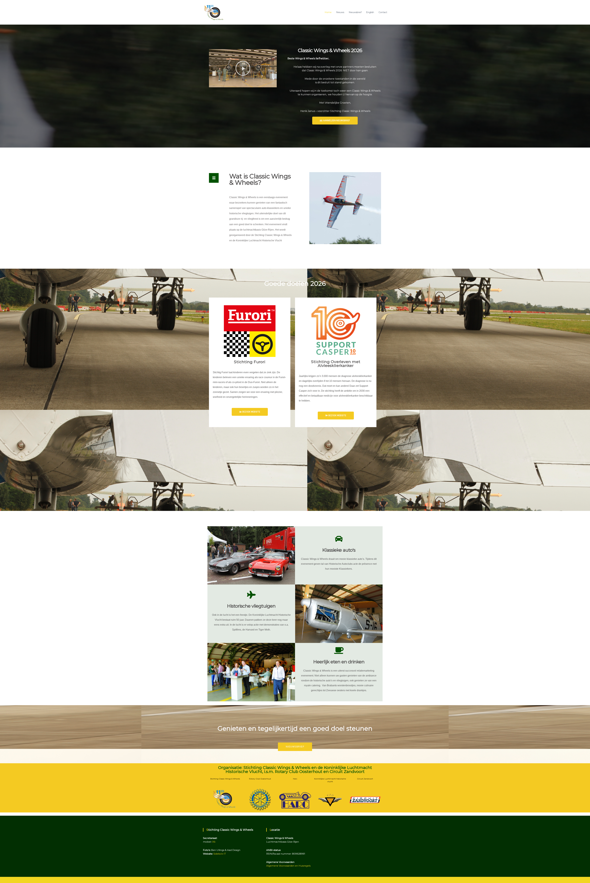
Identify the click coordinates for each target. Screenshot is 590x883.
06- (214, 841)
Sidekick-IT (219, 853)
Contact (383, 12)
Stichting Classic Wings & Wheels (225, 779)
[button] (243, 68)
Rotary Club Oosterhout (260, 779)
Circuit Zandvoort (365, 779)
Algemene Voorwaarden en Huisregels (288, 865)
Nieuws (340, 12)
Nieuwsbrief (355, 12)
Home (328, 12)
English (370, 12)
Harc (295, 779)
